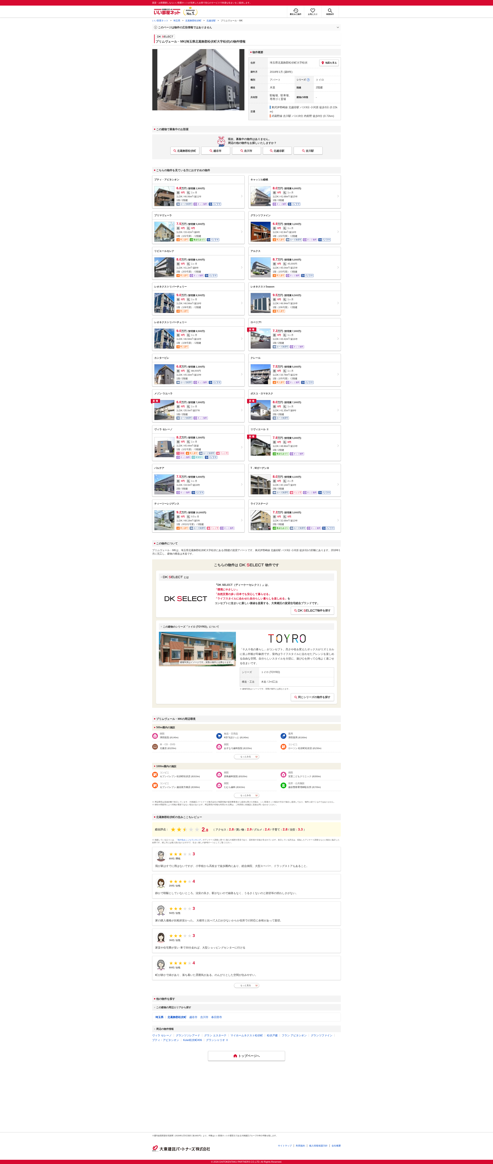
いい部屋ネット (160, 20)
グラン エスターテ (215, 1035)
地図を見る (331, 62)
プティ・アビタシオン (165, 1040)
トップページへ (249, 1056)
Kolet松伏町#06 (192, 1040)
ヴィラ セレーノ (162, 1035)
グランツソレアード (188, 1035)
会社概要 (336, 1145)
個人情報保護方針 (318, 1145)
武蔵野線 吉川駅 (281, 115)
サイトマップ (285, 1145)
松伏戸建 (272, 1035)
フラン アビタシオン (294, 1035)
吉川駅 (310, 150)
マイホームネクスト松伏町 (247, 1035)
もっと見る (245, 985)
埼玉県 (176, 20)
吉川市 (248, 150)
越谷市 (217, 150)
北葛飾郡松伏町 (193, 20)
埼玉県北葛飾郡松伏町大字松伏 (289, 62)
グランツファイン (321, 1035)
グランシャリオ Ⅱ (217, 1040)
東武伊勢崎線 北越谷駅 (285, 107)
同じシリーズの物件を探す (314, 697)
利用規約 (300, 1145)
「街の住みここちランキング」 (189, 840)
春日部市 (216, 1017)
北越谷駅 (211, 20)
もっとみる (245, 756)
